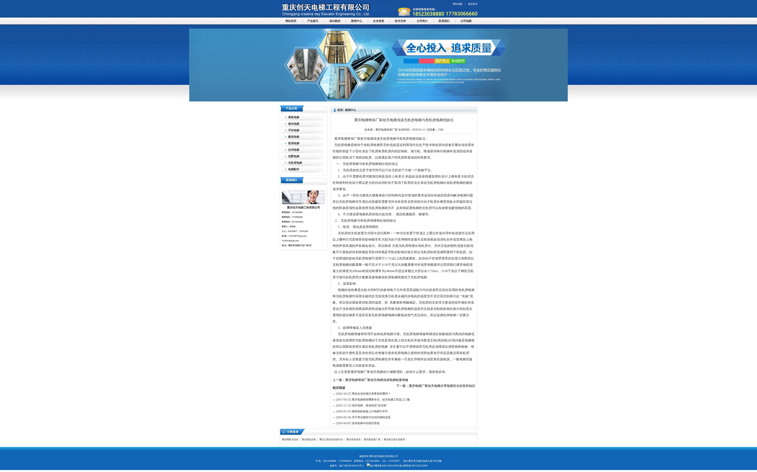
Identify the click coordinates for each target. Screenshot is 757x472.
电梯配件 (293, 169)
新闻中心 (356, 21)
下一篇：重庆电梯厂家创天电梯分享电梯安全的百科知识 (435, 385)
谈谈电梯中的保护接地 (365, 423)
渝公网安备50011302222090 (412, 465)
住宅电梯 (293, 149)
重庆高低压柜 (309, 439)
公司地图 (466, 21)
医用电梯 (293, 143)
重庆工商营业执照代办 (331, 439)
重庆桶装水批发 (290, 439)
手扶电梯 (293, 130)
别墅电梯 (293, 156)
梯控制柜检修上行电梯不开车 (370, 411)
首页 (340, 110)
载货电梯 (293, 136)
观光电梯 (293, 123)
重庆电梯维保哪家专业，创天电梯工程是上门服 (381, 399)
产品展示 (312, 21)
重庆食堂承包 (353, 439)
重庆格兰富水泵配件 (394, 439)
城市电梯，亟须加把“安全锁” (369, 405)
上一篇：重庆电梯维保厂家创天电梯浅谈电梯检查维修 (370, 380)
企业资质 (378, 21)
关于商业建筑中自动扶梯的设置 (371, 417)
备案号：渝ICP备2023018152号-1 (347, 465)
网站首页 (290, 21)
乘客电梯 (293, 117)
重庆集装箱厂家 (372, 439)
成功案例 (334, 21)
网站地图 (457, 4)
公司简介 (422, 21)
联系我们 (444, 21)
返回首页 (472, 4)
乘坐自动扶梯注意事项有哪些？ (371, 393)
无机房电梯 (295, 162)
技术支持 (400, 21)
